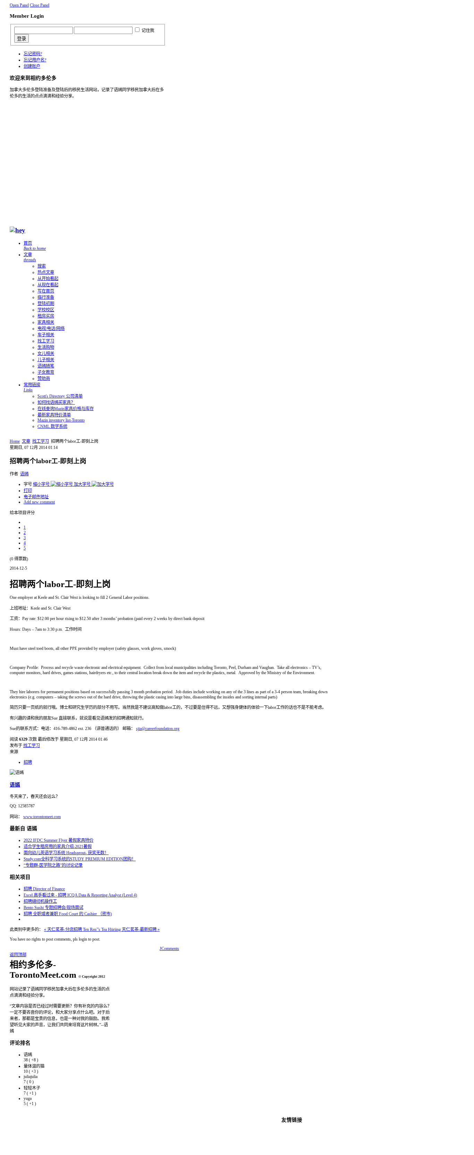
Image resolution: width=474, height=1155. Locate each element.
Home (15, 441)
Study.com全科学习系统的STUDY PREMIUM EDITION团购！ (80, 859)
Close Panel (39, 5)
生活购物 (45, 347)
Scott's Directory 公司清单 (60, 396)
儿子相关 (45, 359)
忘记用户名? (35, 60)
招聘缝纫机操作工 (40, 901)
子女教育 (45, 372)
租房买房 (45, 316)
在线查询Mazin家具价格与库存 (65, 408)
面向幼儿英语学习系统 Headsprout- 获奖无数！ (66, 852)
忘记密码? (33, 53)
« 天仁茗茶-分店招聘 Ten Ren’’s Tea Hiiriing (83, 929)
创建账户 (32, 66)
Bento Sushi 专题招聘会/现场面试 (53, 907)
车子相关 (45, 334)
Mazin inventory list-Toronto (61, 420)
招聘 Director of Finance (44, 888)
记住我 (148, 30)
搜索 (41, 266)
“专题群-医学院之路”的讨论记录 (53, 865)
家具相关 (45, 322)
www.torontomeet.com (42, 816)
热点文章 (45, 272)
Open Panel (19, 5)
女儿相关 (45, 353)
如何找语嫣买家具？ (56, 402)
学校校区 (45, 309)
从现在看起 (47, 284)
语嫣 (24, 474)
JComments (169, 948)
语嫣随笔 (45, 366)
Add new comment (39, 502)
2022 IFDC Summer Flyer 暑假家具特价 (58, 840)
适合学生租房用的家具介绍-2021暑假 (58, 846)
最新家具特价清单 (54, 415)
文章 (30, 257)
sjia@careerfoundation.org (157, 728)
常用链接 (32, 387)
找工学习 (45, 341)
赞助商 (43, 378)
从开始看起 (47, 278)
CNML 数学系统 (52, 426)
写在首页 (45, 291)
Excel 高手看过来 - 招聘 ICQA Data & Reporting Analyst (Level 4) (80, 895)
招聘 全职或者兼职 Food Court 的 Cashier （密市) (68, 913)
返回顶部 (18, 954)
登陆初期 (45, 303)
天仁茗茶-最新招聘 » (141, 929)
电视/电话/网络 (51, 328)
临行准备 (45, 297)
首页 (35, 246)
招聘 (28, 762)
